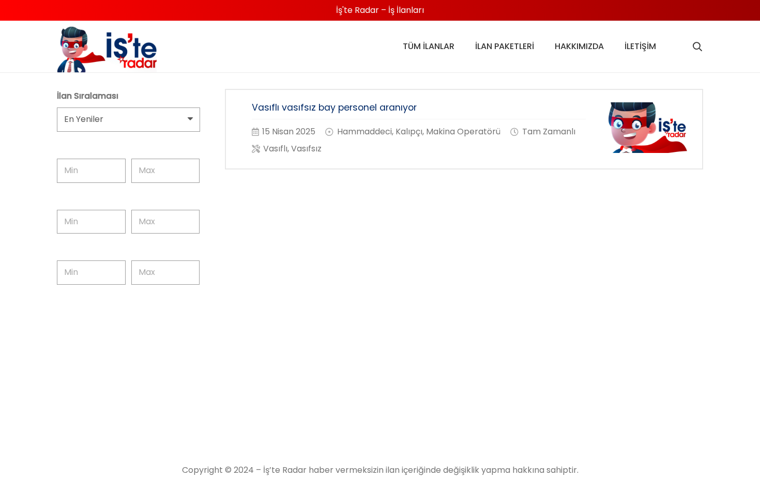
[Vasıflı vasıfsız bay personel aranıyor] (464, 129)
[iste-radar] (107, 49)
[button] (697, 46)
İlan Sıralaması (87, 96)
